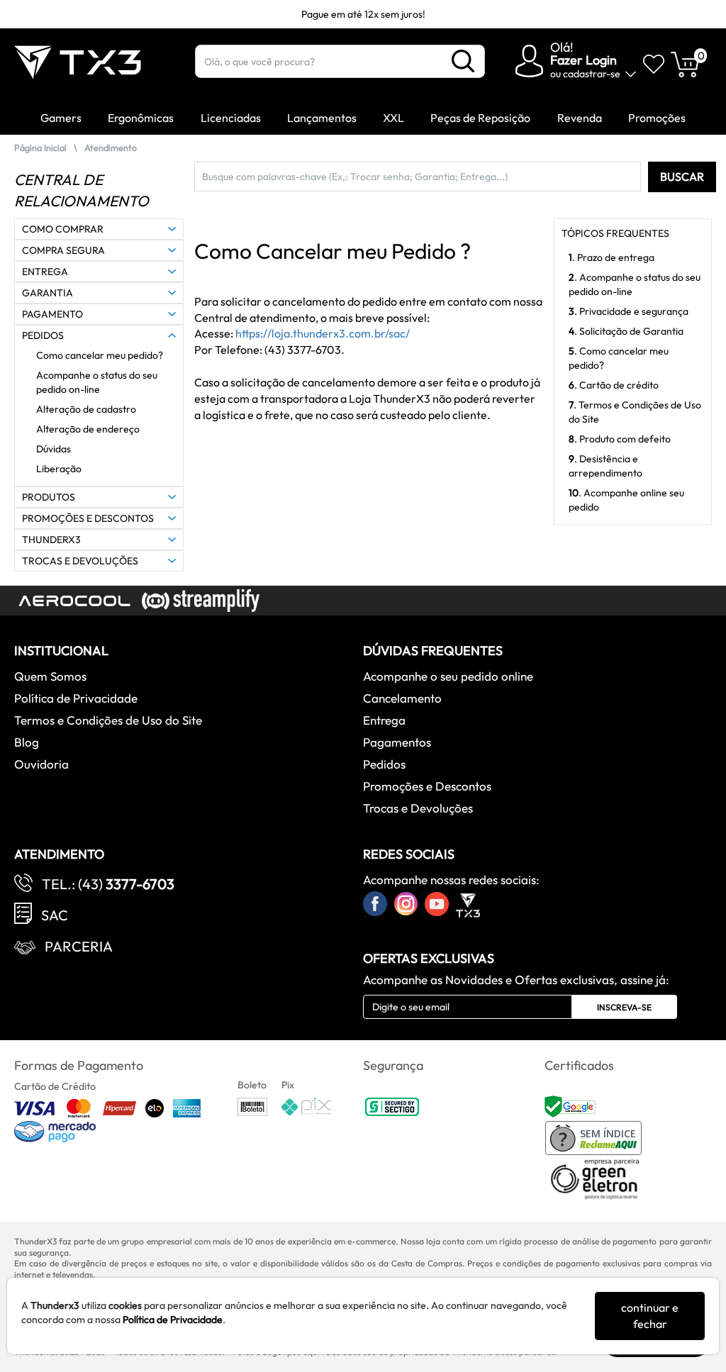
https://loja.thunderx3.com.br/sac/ (322, 333)
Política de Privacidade (76, 698)
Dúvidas (53, 448)
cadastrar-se (591, 73)
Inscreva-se (624, 1007)
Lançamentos (322, 118)
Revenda (579, 118)
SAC (54, 915)
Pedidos (384, 764)
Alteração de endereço (88, 429)
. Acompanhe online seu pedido (626, 499)
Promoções (657, 118)
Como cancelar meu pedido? (99, 355)
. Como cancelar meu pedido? (619, 358)
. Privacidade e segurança (628, 311)
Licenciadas (231, 118)
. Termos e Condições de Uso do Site (635, 411)
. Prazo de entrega (611, 257)
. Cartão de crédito (614, 385)
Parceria (79, 946)
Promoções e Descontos (427, 786)
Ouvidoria (41, 764)
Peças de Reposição (480, 118)
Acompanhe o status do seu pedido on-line (96, 382)
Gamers (61, 118)
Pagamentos (397, 742)
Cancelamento (402, 698)
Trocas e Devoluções (418, 808)
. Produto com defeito (620, 439)
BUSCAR (682, 176)
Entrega (384, 720)
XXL (393, 118)
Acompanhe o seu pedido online (448, 676)
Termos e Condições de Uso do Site (108, 720)
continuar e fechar (649, 1315)
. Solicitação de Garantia (626, 331)
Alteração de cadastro (86, 409)
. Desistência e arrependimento (605, 465)
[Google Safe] (571, 1105)
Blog (26, 742)
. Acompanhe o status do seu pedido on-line (634, 284)
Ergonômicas (141, 118)
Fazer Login (583, 60)
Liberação (59, 468)
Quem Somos (50, 676)
